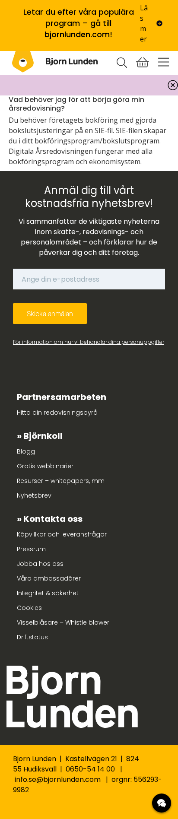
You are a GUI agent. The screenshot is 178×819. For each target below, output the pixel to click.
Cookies (29, 607)
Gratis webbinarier (45, 466)
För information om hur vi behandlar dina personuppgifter (88, 342)
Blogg (26, 451)
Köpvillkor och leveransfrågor (62, 534)
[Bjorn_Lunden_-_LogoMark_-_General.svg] (22, 62)
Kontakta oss (53, 519)
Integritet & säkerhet (48, 593)
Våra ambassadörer (49, 578)
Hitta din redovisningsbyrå (57, 412)
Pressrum (31, 549)
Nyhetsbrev (34, 495)
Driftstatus (32, 637)
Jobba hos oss (40, 563)
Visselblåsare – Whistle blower (63, 622)
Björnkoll (43, 436)
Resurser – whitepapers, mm (61, 480)
